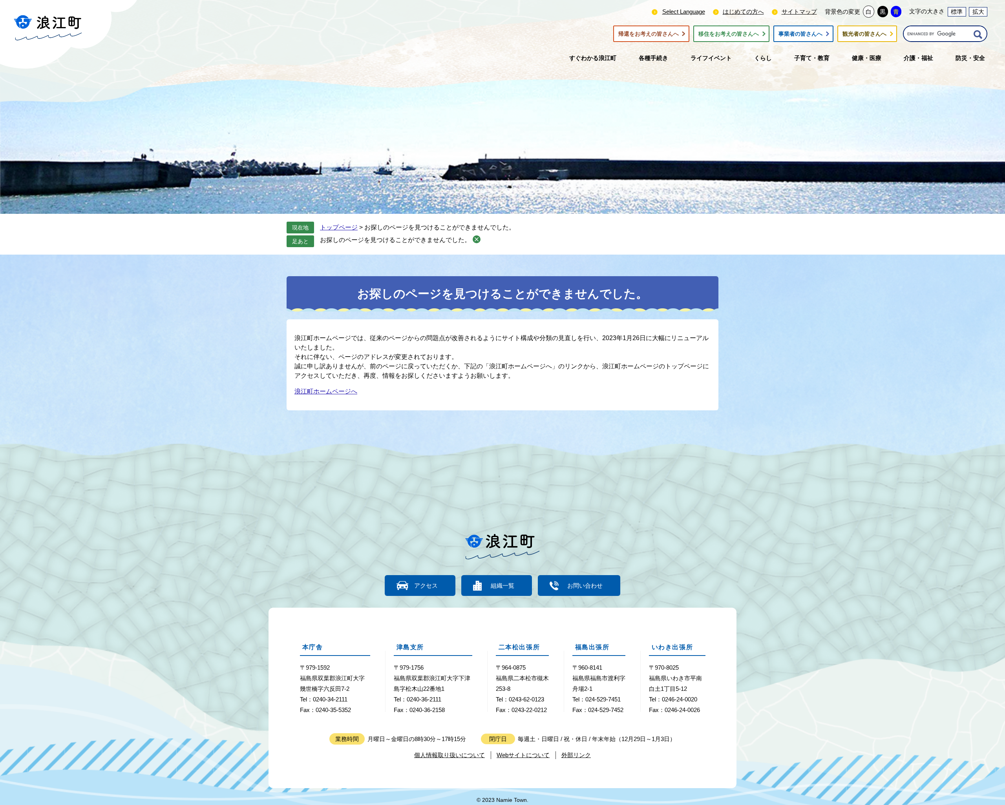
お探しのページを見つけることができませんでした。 (395, 240)
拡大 (978, 11)
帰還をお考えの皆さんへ (648, 34)
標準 (957, 11)
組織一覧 (502, 585)
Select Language (683, 11)
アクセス (426, 585)
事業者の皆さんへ (800, 34)
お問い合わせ (585, 585)
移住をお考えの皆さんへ (728, 34)
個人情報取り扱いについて (449, 755)
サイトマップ (799, 11)
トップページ (339, 227)
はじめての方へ (743, 11)
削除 (477, 239)
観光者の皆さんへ (864, 34)
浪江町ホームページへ (325, 391)
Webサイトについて (523, 755)
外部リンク (576, 755)
